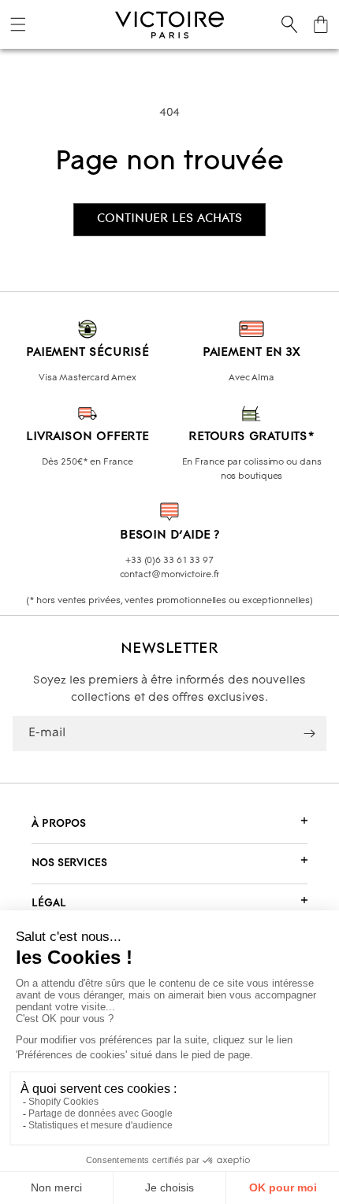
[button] (18, 24)
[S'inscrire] (309, 733)
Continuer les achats (169, 219)
